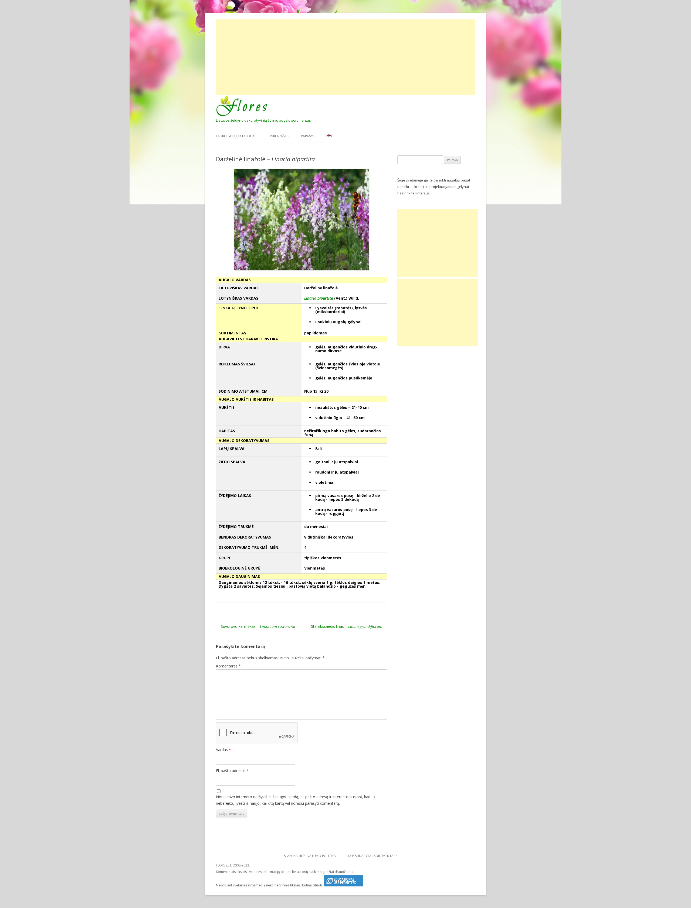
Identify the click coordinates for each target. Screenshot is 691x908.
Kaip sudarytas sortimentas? (372, 856)
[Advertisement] (345, 57)
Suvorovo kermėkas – (255, 626)
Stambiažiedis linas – (349, 626)
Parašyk (308, 136)
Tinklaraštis (278, 136)
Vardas (223, 749)
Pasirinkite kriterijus (413, 193)
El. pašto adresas (232, 770)
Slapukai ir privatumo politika (310, 856)
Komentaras (228, 666)
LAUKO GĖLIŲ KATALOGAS (236, 136)
